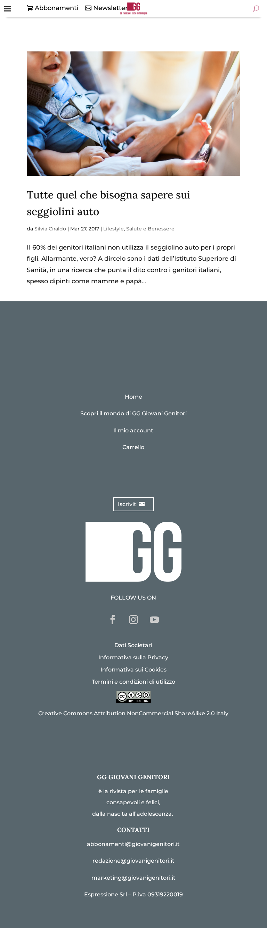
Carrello (133, 447)
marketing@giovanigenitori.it (133, 877)
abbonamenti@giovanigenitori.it (133, 844)
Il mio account (133, 430)
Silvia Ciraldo (50, 229)
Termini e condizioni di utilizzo (133, 681)
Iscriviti (128, 504)
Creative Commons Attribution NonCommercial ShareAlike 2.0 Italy (133, 713)
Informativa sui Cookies (133, 669)
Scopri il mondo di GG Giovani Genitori (133, 413)
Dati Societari (133, 645)
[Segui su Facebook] (113, 620)
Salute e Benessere (150, 229)
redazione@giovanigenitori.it (133, 860)
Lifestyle (113, 229)
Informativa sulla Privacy (133, 657)
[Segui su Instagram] (133, 620)
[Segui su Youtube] (154, 620)
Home (133, 396)
